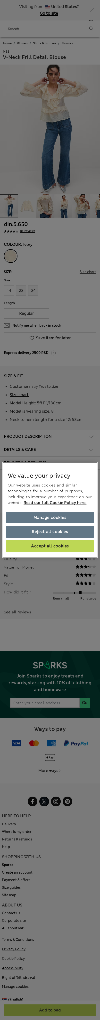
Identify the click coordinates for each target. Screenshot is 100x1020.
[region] (49, 510)
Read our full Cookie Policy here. (55, 502)
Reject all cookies (50, 531)
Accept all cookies (50, 545)
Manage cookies (49, 517)
